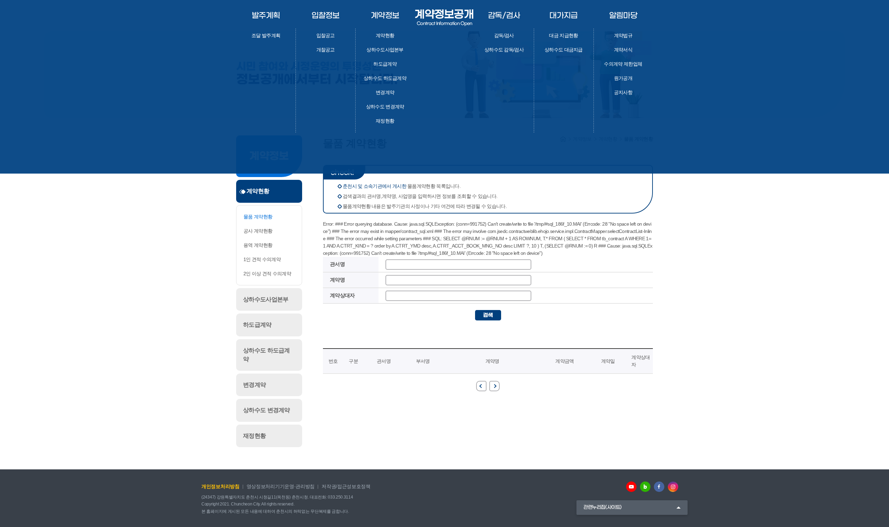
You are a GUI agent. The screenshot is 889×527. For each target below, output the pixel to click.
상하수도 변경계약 (385, 106)
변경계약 (385, 92)
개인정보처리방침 (220, 486)
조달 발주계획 (265, 35)
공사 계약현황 (257, 231)
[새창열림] (631, 487)
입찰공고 (325, 35)
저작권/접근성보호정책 (346, 486)
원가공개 (623, 78)
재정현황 (385, 121)
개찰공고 (325, 49)
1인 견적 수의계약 (262, 259)
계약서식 (623, 49)
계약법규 (623, 35)
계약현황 (385, 35)
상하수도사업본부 (384, 49)
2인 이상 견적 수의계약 (267, 273)
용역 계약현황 (257, 245)
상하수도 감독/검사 (504, 49)
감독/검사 (504, 35)
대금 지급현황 (563, 35)
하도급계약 (385, 64)
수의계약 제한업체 (623, 64)
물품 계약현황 (257, 216)
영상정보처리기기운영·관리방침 (281, 486)
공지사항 (623, 92)
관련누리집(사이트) (602, 507)
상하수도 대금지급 (564, 49)
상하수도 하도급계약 (385, 78)
